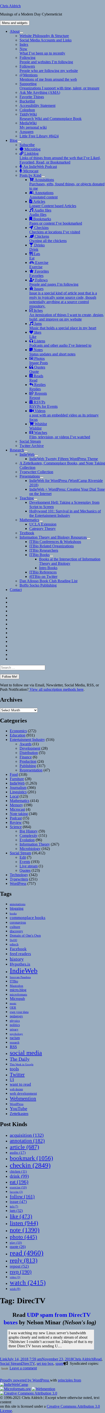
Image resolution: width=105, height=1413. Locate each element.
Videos (64, 415)
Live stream (29, 866)
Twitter (17, 1074)
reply (23, 1260)
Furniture (17, 779)
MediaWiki (33, 125)
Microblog (32, 149)
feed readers (20, 953)
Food (14, 774)
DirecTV (28, 1363)
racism (15, 1038)
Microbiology (30, 849)
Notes (52, 352)
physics (15, 1020)
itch (14, 1206)
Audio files (40, 212)
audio (18, 1152)
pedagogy (16, 1016)
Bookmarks (55, 221)
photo (23, 1237)
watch (28, 1282)
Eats (34, 256)
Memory (16, 805)
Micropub (17, 999)
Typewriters (19, 879)
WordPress (18, 883)
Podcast (16, 818)
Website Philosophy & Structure (44, 36)
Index (24, 44)
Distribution (29, 753)
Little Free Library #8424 (39, 136)
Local (14, 796)
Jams (62, 326)
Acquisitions (67, 184)
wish (15, 1289)
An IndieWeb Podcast (39, 167)
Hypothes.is (20, 964)
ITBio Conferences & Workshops (55, 542)
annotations (17, 904)
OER (13, 1007)
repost (19, 1266)
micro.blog (18, 990)
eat (19, 1182)
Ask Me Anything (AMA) (40, 92)
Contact (16, 590)
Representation (31, 770)
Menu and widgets (15, 23)
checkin (30, 1165)
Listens (60, 343)
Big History (29, 831)
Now (42, 51)
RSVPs (43, 404)
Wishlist (38, 426)
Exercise (38, 264)
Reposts (38, 395)
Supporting (59, 86)
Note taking (19, 814)
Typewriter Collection (36, 472)
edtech (14, 944)
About (15, 31)
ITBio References (43, 572)
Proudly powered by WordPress (25, 1380)
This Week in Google (21, 1064)
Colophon (27, 110)
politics (15, 1025)
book (4, 1368)
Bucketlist (27, 101)
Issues (63, 297)
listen (24, 1223)
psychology (16, 1034)
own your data (19, 1012)
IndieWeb (27, 454)
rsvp (21, 1271)
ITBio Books (39, 555)
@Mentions (48, 77)
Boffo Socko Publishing (38, 585)
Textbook (27, 533)
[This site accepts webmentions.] (43, 1389)
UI (12, 1080)
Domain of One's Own (25, 935)
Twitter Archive (32, 446)
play (16, 1242)
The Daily (20, 1059)
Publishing (28, 766)
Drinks (37, 247)
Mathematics (29, 520)
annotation (27, 1140)
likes (35, 334)
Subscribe (27, 145)
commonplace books (27, 917)
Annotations (43, 195)
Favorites (39, 273)
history (17, 959)
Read (98, 1359)
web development (23, 1093)
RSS (13, 1046)
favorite (16, 1192)
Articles (52, 203)
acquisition (27, 1135)
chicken (18, 1171)
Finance (26, 757)
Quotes (37, 369)
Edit (23, 857)
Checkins (54, 230)
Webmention (23, 1098)
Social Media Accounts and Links (46, 40)
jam (16, 1211)
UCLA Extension (42, 524)
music (13, 1003)
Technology (19, 875)
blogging (16, 908)
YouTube (18, 1108)
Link (3, 1359)
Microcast (30, 171)
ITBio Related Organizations (51, 546)
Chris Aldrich (10, 6)
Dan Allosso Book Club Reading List (48, 581)
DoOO (13, 940)
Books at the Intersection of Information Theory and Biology (69, 561)
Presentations (30, 476)
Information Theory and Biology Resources (53, 537)
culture (15, 927)
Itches (66, 314)
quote (18, 1247)
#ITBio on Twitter (43, 576)
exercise (18, 1187)
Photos (38, 360)
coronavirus (18, 922)
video (15, 1277)
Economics (18, 731)
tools (14, 1068)
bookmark (31, 1158)
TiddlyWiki (51, 116)
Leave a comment (23, 1368)
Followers (49, 68)
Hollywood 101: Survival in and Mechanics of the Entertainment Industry (65, 513)
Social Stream (30, 441)
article (24, 1147)
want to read (20, 1084)
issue (18, 1201)
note (25, 1229)
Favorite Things (32, 97)
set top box (45, 1363)
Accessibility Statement (37, 105)
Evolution (27, 840)
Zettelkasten (19, 1113)
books (13, 913)
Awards (26, 744)
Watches (59, 435)
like (21, 1216)
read (26, 1253)
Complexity (29, 835)
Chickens (48, 238)
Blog (13, 140)
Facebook (18, 948)
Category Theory (42, 528)
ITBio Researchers (43, 550)
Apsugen (26, 132)
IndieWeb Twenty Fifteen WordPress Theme (63, 459)
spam (59, 1363)
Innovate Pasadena (20, 977)
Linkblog (60, 157)
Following (46, 59)
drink (19, 1176)
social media (26, 1052)
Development (30, 748)
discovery (16, 931)
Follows (53, 282)
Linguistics (18, 792)
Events (25, 862)
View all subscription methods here (56, 689)
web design (16, 1089)
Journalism (18, 787)
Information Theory (35, 844)
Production (28, 761)
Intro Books (48, 568)
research (14, 1042)
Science (16, 827)
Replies (37, 387)
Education (17, 735)
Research (17, 450)
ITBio (14, 981)
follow (22, 1196)
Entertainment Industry (27, 740)
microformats (18, 994)
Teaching (27, 498)
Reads (36, 378)
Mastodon (16, 986)
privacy (14, 1029)
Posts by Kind (30, 175)
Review (16, 822)
